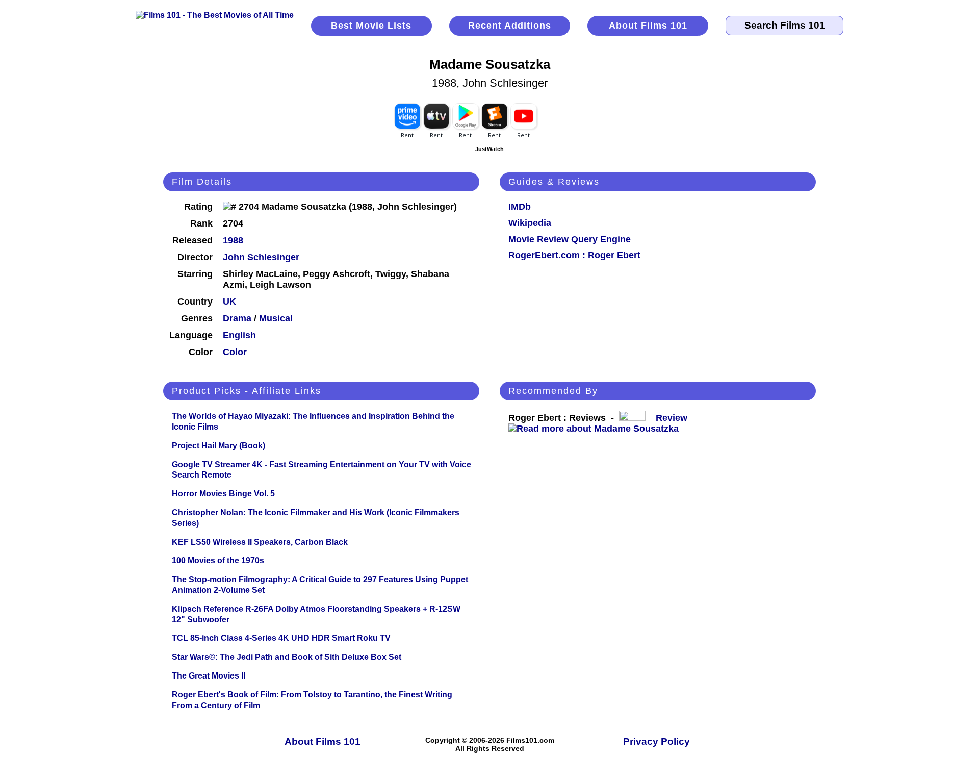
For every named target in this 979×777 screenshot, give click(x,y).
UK (229, 301)
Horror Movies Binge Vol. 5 (223, 493)
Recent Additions (509, 25)
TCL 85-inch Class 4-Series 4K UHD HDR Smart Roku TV (281, 638)
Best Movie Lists (371, 25)
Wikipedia (529, 223)
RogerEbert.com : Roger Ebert (574, 255)
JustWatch (489, 149)
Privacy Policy (656, 741)
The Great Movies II (208, 675)
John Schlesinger (261, 257)
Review (674, 418)
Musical (276, 318)
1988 (233, 240)
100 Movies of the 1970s (218, 560)
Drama (237, 318)
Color (235, 352)
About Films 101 (648, 25)
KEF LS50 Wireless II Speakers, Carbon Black (260, 542)
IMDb (519, 207)
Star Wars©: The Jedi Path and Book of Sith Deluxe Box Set (286, 657)
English (239, 335)
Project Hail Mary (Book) (218, 445)
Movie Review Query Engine (569, 239)
